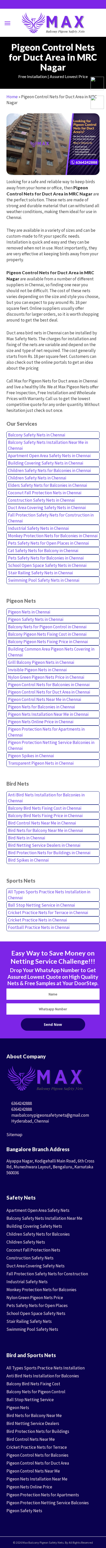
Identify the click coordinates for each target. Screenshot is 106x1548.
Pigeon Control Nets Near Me (33, 1471)
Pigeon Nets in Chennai (29, 612)
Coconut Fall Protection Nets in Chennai (44, 493)
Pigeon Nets (17, 1407)
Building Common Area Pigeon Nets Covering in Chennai (51, 652)
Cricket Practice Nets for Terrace (36, 1447)
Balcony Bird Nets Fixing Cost (33, 1384)
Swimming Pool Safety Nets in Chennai (43, 580)
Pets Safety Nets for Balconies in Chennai (46, 558)
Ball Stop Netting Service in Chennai (41, 905)
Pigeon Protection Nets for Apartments (42, 1495)
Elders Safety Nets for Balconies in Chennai (47, 485)
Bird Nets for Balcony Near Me (34, 1415)
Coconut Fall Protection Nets (33, 1250)
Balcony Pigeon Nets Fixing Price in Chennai (48, 641)
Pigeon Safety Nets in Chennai (35, 619)
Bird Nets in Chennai (26, 838)
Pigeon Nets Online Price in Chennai (40, 721)
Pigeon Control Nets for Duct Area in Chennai (49, 692)
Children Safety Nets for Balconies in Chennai (49, 470)
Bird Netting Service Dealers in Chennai (44, 845)
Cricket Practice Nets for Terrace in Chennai (48, 912)
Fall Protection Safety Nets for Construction (47, 1274)
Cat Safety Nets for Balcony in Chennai (43, 550)
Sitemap (14, 1134)
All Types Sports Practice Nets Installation (45, 1368)
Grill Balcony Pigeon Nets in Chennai (41, 662)
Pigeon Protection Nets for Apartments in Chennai (46, 732)
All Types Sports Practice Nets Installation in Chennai (49, 895)
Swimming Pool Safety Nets (32, 1329)
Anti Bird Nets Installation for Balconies (42, 1376)
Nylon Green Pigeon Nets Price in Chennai (46, 677)
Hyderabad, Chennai (30, 1121)
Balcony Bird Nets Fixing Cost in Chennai (44, 808)
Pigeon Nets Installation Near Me (36, 1479)
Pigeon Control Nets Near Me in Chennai (44, 699)
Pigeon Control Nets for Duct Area (37, 1463)
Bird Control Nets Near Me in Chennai (42, 823)
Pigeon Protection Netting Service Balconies (47, 1503)
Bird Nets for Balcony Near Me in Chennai (45, 830)
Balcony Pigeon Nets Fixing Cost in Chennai (47, 634)
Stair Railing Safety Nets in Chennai (40, 573)
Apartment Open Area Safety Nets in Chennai (49, 455)
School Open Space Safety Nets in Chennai (47, 565)
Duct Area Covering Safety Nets (35, 1266)
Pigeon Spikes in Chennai (31, 756)
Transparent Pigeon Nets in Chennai (41, 763)
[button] (7, 23)
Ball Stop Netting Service (30, 1399)
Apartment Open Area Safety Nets (37, 1210)
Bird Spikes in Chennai (28, 860)
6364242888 (21, 1103)
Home (12, 97)
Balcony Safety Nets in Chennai (36, 435)
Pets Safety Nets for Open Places (37, 1305)
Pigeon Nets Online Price (29, 1487)
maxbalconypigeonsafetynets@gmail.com (50, 1115)
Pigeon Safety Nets (24, 1510)
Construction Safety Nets (30, 1258)
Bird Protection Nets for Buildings (37, 1431)
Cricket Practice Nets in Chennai (37, 920)
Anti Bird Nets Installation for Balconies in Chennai (46, 798)
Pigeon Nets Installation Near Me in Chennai (48, 714)
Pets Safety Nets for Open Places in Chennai (48, 543)
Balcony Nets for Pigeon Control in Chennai (47, 627)
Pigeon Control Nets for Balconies (37, 1455)
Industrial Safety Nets (27, 1281)
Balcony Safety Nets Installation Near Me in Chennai (48, 445)
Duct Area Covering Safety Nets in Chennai (47, 507)
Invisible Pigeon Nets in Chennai (37, 670)
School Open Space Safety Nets (35, 1313)
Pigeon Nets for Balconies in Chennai (41, 707)
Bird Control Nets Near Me (30, 1439)
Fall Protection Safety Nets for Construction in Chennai (51, 518)
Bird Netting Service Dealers (32, 1423)
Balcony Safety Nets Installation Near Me (44, 1218)
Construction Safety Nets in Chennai (41, 500)
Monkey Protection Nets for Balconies (41, 1289)
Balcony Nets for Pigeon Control (35, 1392)
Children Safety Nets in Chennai (37, 478)
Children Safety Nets (25, 1242)
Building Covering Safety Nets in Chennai (45, 463)
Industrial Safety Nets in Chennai (38, 528)
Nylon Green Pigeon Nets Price (34, 1297)
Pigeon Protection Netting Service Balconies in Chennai (51, 745)
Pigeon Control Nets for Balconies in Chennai (49, 684)
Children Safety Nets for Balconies (38, 1234)
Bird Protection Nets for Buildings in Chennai (49, 852)
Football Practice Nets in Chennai (38, 927)
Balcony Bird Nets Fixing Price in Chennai (45, 815)
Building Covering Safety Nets (34, 1226)
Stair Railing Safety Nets (29, 1321)
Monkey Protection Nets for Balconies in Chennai (53, 536)
